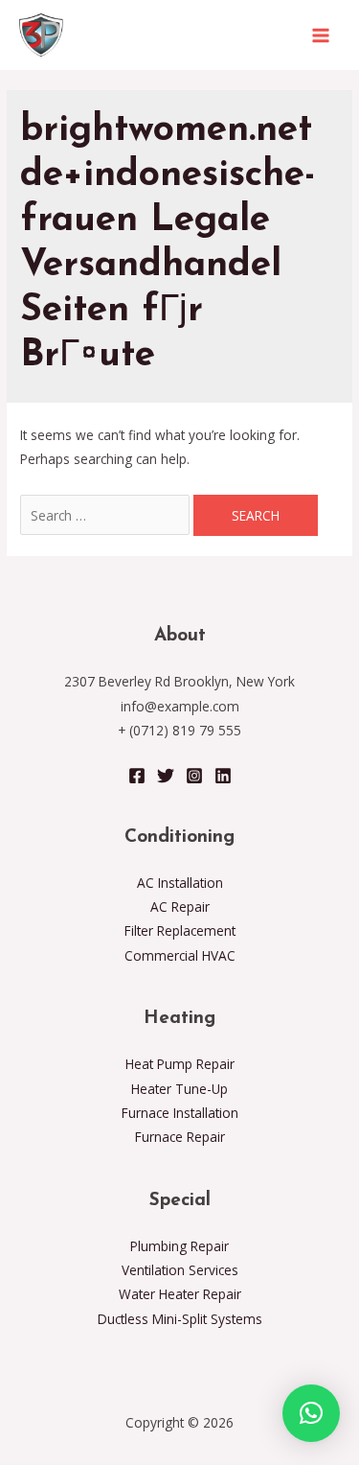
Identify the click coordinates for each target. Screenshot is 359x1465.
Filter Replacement (180, 930)
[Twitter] (165, 775)
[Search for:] (106, 515)
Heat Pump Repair (180, 1064)
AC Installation (180, 882)
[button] (311, 1413)
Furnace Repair (180, 1137)
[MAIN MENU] (321, 35)
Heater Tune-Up (179, 1089)
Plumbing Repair (179, 1246)
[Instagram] (194, 775)
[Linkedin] (223, 775)
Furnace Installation (180, 1113)
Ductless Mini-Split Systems (180, 1319)
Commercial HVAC (180, 955)
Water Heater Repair (180, 1294)
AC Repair (180, 906)
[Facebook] (137, 775)
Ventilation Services (180, 1270)
